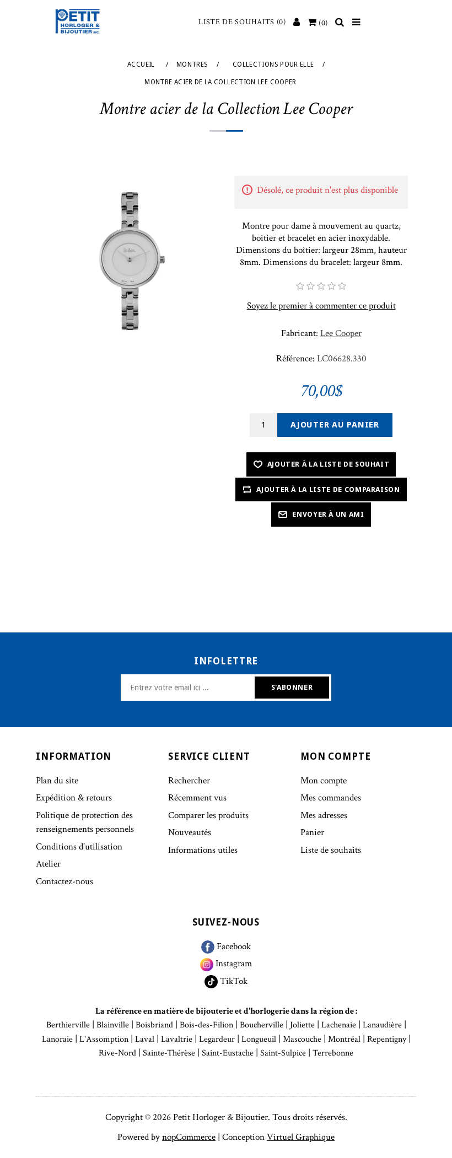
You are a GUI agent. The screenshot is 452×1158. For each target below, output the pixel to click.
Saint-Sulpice (283, 1053)
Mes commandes (330, 798)
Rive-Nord (117, 1053)
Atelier (48, 864)
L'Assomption (103, 1039)
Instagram (232, 963)
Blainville (112, 1025)
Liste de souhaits (330, 850)
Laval (144, 1039)
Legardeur (217, 1039)
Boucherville (261, 1025)
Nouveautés (189, 832)
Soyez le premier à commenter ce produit (321, 306)
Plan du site (57, 781)
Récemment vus (197, 798)
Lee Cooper (341, 333)
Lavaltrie (176, 1039)
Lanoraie (57, 1039)
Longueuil (258, 1039)
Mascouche (302, 1039)
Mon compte (323, 781)
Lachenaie (338, 1025)
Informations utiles (203, 850)
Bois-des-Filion (206, 1025)
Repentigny (386, 1039)
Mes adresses (323, 815)
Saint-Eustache (228, 1053)
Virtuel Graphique (301, 1137)
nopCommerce (189, 1137)
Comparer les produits (208, 815)
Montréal (344, 1039)
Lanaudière (382, 1025)
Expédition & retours (74, 798)
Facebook (232, 946)
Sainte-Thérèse (169, 1053)
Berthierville (68, 1025)
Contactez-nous (64, 881)
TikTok (232, 981)
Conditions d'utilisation (79, 847)
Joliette (302, 1025)
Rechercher (189, 781)
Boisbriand (154, 1025)
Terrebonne (333, 1053)
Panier (312, 832)
